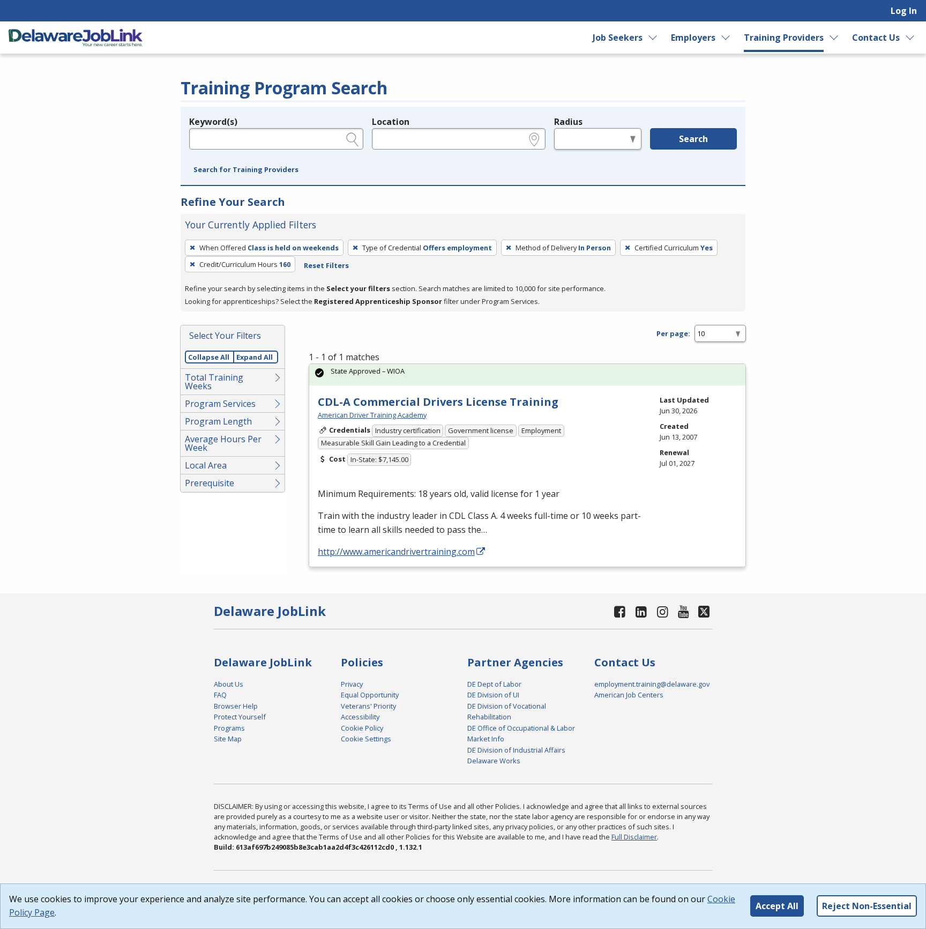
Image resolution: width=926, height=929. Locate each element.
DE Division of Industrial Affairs (516, 750)
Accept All (777, 906)
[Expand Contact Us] (910, 37)
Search (693, 139)
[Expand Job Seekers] (652, 37)
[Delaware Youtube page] (684, 611)
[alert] (527, 374)
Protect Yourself (240, 717)
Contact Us (876, 37)
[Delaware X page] (704, 611)
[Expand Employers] (726, 37)
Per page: (673, 333)
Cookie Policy (362, 728)
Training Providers (784, 37)
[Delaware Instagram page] (662, 611)
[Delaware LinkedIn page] (641, 611)
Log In (904, 11)
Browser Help (236, 706)
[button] (246, 169)
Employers (693, 37)
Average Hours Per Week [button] (223, 443)
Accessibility (360, 717)
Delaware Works (493, 761)
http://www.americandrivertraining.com (396, 552)
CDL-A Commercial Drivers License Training (438, 402)
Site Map (228, 739)
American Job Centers (628, 695)
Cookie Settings (366, 739)
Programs (229, 728)
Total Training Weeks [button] (214, 381)
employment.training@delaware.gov (652, 684)
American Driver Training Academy (372, 415)
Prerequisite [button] (209, 483)
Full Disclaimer (634, 837)
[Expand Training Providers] (834, 37)
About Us (228, 684)
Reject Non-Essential (867, 906)
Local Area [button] (206, 465)
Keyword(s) (213, 122)
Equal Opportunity (370, 695)
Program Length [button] (218, 421)
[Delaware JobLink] (76, 37)
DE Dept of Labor (494, 684)
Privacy (352, 684)
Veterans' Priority (368, 706)
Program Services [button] (220, 404)
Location (390, 122)
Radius (568, 122)
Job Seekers (618, 37)
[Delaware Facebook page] (620, 611)
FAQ (220, 695)
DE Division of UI (493, 695)
